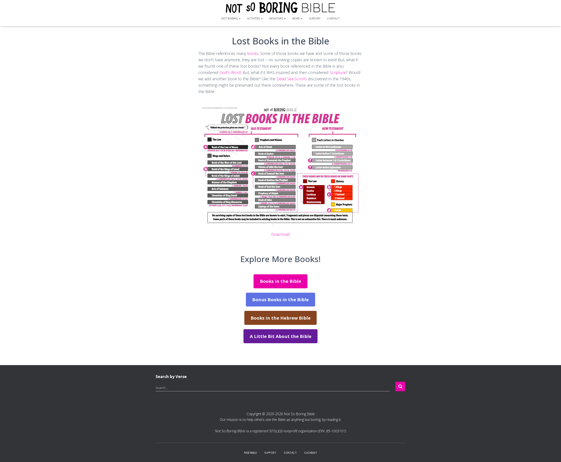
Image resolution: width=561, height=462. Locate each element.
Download (280, 234)
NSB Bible (250, 453)
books (252, 53)
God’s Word (230, 72)
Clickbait (310, 453)
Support (315, 18)
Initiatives (276, 18)
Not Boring (229, 18)
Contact (333, 18)
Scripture (338, 72)
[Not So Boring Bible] (281, 7)
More (296, 18)
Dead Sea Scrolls (292, 78)
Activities (254, 18)
